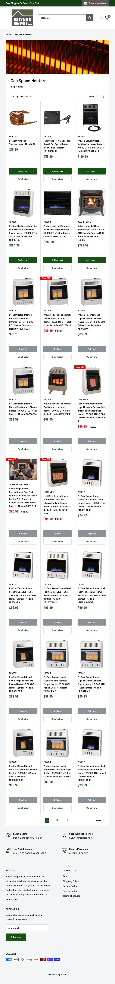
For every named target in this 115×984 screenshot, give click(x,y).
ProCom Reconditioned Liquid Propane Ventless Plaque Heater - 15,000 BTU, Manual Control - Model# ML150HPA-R (57, 684)
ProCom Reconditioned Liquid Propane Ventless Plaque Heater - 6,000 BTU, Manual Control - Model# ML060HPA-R (22, 684)
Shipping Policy (71, 881)
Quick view (23, 179)
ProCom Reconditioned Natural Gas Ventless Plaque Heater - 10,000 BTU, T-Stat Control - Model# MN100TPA (23, 408)
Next (98, 820)
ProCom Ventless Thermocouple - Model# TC (22, 142)
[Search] (89, 17)
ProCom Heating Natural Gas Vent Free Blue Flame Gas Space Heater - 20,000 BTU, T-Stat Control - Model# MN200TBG (23, 233)
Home (9, 34)
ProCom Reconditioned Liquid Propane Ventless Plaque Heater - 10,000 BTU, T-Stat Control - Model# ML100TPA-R (91, 321)
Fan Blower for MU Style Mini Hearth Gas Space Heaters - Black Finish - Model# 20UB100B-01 (57, 146)
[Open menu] (7, 18)
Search (66, 876)
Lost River (83, 399)
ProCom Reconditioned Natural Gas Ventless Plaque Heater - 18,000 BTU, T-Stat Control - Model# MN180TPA (57, 771)
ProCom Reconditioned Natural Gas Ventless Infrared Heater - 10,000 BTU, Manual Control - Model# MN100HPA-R (21, 321)
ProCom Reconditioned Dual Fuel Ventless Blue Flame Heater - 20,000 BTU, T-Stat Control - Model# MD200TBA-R (57, 595)
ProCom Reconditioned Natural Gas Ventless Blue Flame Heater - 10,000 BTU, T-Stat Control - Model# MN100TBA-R (91, 503)
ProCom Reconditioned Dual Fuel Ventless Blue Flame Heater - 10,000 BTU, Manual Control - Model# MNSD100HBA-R (92, 595)
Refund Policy (70, 886)
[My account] (100, 17)
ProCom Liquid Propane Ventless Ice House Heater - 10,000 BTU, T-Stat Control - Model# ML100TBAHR (92, 146)
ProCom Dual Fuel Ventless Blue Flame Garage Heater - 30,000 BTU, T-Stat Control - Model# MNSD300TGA (57, 231)
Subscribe (15, 937)
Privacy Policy (70, 890)
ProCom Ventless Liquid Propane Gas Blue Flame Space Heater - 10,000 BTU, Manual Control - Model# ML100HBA (22, 595)
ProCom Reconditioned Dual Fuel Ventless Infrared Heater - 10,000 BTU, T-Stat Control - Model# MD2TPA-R (57, 320)
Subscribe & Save (97, 3)
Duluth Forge (84, 222)
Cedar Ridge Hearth (18, 484)
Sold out (23, 349)
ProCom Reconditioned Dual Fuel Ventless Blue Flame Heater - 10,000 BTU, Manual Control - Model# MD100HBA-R (92, 773)
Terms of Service (71, 895)
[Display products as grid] (98, 96)
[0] (106, 18)
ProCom (12, 136)
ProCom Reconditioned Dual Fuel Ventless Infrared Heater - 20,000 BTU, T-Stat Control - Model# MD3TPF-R (57, 408)
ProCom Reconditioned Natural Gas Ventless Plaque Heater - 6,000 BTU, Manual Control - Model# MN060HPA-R (23, 773)
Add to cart (23, 171)
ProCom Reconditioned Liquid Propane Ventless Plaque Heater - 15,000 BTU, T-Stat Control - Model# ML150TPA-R (91, 684)
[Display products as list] (103, 96)
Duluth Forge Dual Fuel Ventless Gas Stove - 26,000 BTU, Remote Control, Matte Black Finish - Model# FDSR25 (91, 233)
